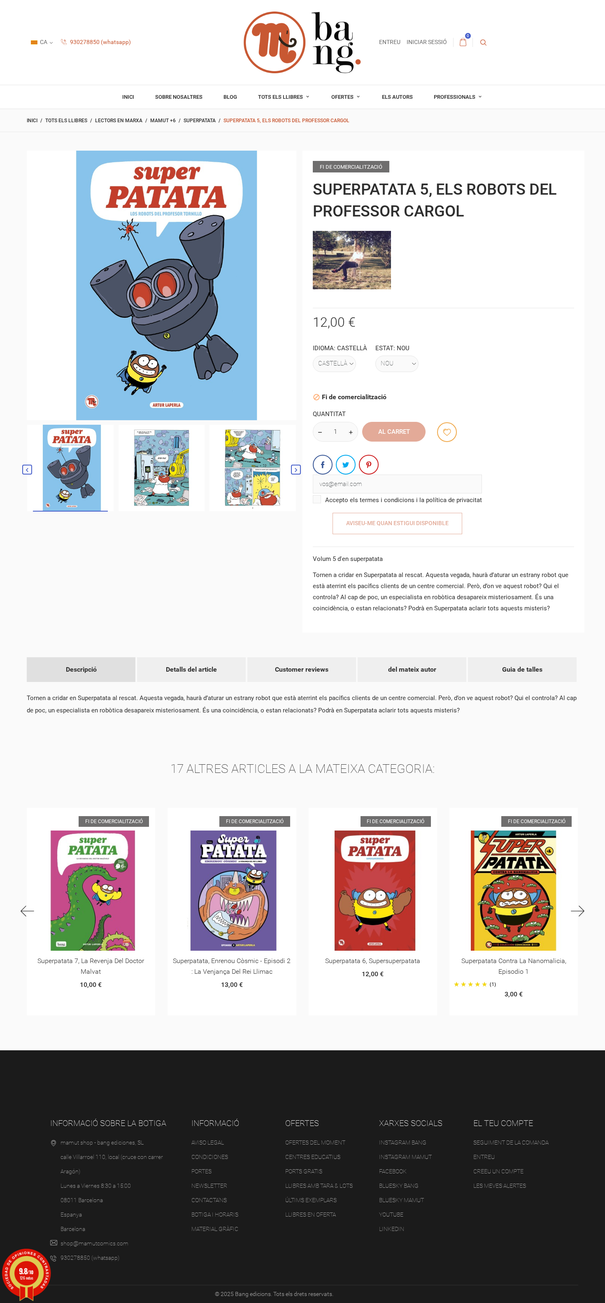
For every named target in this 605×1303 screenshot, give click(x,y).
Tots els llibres (281, 97)
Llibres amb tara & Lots (319, 1185)
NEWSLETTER (209, 1185)
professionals (455, 97)
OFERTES (343, 97)
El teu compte (503, 1123)
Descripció (81, 669)
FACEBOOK (393, 1171)
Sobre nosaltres (178, 97)
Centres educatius (312, 1157)
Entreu (484, 1157)
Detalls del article (191, 669)
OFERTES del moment (315, 1142)
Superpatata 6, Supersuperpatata (372, 961)
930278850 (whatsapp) (100, 42)
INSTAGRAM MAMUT (405, 1157)
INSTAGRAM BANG (402, 1142)
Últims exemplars (311, 1200)
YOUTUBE (391, 1214)
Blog (230, 97)
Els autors (397, 97)
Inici (128, 97)
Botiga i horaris (214, 1214)
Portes (201, 1171)
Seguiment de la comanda (511, 1142)
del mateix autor (412, 669)
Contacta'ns (209, 1200)
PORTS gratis (303, 1171)
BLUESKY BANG (399, 1185)
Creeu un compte (498, 1171)
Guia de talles (522, 669)
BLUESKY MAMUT (401, 1200)
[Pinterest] (369, 465)
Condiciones (209, 1157)
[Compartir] (323, 465)
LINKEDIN (391, 1229)
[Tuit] (346, 465)
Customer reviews (301, 669)
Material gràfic (214, 1229)
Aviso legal (207, 1142)
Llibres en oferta (310, 1214)
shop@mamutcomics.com (94, 1243)
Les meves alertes (499, 1185)
